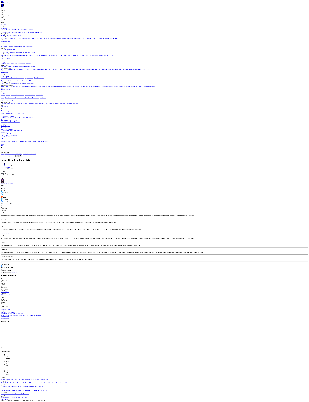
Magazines (3, 80)
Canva (16, 83)
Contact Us (10, 386)
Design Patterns (38, 55)
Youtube (8, 397)
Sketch (24, 52)
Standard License (5, 292)
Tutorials (15, 386)
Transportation (35, 98)
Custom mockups (17, 35)
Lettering (9, 66)
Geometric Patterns (47, 55)
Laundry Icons (4, 55)
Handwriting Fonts (22, 63)
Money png (56, 103)
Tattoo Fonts (44, 69)
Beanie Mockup (98, 38)
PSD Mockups (115, 38)
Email (35, 78)
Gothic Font (59, 69)
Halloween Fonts (110, 69)
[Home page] (4, 164)
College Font (125, 69)
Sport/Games (28, 98)
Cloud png (25, 103)
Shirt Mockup (67, 38)
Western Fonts (145, 69)
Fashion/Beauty (20, 95)
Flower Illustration (84, 55)
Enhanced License (5, 309)
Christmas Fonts (102, 69)
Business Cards (10, 78)
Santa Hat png (18, 103)
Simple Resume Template (48, 86)
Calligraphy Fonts (73, 69)
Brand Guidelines (31, 386)
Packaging (7, 29)
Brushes (7, 49)
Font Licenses (4, 72)
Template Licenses (5, 89)
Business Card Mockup (48, 38)
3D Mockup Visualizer (6, 35)
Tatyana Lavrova (5, 183)
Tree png (72, 103)
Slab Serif (11, 63)
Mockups (3, 379)
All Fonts (3, 62)
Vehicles (13, 29)
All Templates (4, 76)
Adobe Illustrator (14, 52)
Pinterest (12, 397)
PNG (24, 379)
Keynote (32, 83)
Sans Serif (6, 63)
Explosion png (38, 103)
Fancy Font (23, 69)
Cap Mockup (74, 38)
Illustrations (10, 46)
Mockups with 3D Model (20, 32)
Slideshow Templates (36, 86)
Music (14, 98)
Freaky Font (4, 69)
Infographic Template (60, 86)
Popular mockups (44, 379)
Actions (3, 49)
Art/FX (6, 100)
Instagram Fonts (52, 69)
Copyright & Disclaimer (62, 382)
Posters (8, 80)
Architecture (43, 98)
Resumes (19, 80)
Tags (37, 386)
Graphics (8, 379)
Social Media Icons (13, 55)
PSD (2, 46)
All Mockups (4, 28)
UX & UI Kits (33, 80)
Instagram (17, 397)
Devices (17, 29)
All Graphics (4, 45)
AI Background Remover (27, 390)
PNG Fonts (3, 66)
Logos (42, 78)
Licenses (54, 382)
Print (32, 29)
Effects (61, 55)
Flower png (45, 103)
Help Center (4, 386)
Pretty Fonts (118, 69)
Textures (20, 46)
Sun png (77, 103)
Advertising (23, 29)
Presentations (13, 80)
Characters (13, 95)
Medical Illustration (29, 55)
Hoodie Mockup (13, 38)
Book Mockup (30, 38)
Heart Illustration (101, 55)
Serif (2, 63)
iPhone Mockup (22, 38)
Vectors (5, 46)
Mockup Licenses (5, 41)
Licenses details (5, 233)
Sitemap (41, 386)
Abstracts (8, 95)
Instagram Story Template (72, 86)
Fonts (12, 379)
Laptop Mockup (82, 38)
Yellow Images (4, 399)
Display (29, 63)
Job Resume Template (129, 86)
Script (15, 63)
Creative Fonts (31, 66)
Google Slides (4, 83)
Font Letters (132, 69)
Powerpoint (11, 83)
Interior (2, 98)
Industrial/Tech (39, 95)
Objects (3, 100)
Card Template (138, 86)
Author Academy (22, 386)
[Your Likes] (1, 145)
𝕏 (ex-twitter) (23, 397)
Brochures (3, 78)
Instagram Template (118, 86)
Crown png (31, 103)
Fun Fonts (94, 69)
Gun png (51, 103)
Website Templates (95, 86)
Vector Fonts (15, 66)
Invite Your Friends (24, 394)
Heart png (3, 103)
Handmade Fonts (22, 66)
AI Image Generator (16, 390)
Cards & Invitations (19, 78)
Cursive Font (16, 69)
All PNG (3, 93)
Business (27, 95)
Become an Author (5, 394)
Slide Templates (14, 86)
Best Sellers (4, 32)
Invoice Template (5, 86)
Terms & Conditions (38, 382)
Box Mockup (90, 38)
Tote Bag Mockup (107, 38)
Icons (24, 46)
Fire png (13, 103)
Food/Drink (32, 95)
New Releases (30, 32)
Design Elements (68, 55)
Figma (20, 52)
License (3, 21)
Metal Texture (93, 55)
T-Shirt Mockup (5, 38)
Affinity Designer (30, 52)
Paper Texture (55, 55)
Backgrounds (29, 46)
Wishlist (28, 379)
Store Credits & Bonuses (16, 382)
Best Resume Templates (24, 86)
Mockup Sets (10, 32)
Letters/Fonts (12, 100)
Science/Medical (20, 98)
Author (11, 183)
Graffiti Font (66, 69)
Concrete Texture (110, 55)
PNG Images (4, 295)
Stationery (28, 29)
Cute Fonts (38, 69)
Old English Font (30, 69)
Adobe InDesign (22, 83)
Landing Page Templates (149, 86)
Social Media (25, 80)
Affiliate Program (15, 394)
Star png (8, 103)
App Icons (21, 55)
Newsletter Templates (85, 86)
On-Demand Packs (28, 382)
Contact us (14, 272)
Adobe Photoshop (5, 52)
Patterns (16, 46)
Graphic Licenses (5, 58)
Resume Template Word (107, 86)
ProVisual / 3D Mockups (40, 390)
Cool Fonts (10, 69)
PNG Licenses (4, 106)
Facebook (3, 397)
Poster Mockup (38, 38)
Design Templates (18, 379)
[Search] (17, 156)
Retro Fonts (138, 69)
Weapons (3, 95)
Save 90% (3, 24)
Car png (68, 103)
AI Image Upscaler (6, 390)
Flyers (39, 78)
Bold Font (81, 69)
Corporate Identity (29, 78)
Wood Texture (76, 55)
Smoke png (62, 103)
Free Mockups (38, 32)
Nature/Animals (9, 98)
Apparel (3, 29)
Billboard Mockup (59, 38)
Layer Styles (12, 49)
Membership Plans (5, 382)
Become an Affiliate (17, 204)
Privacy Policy (48, 382)
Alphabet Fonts (88, 69)
